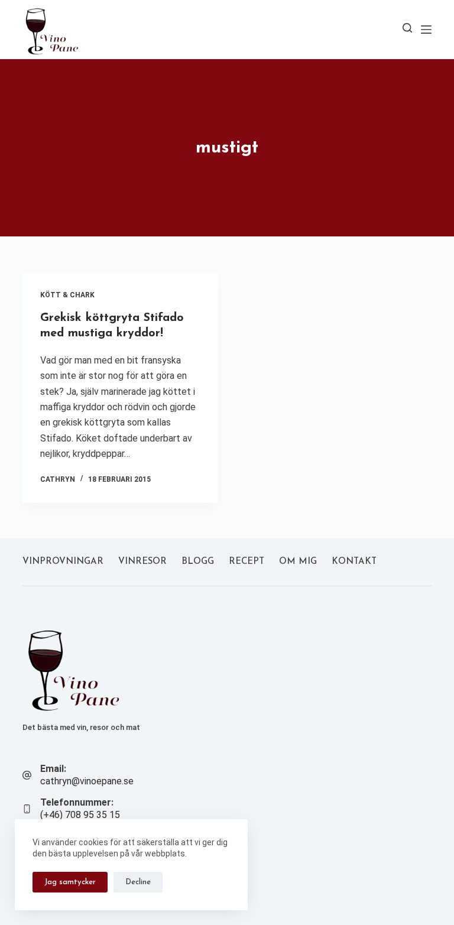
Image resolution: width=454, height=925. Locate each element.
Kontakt (354, 561)
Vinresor (142, 561)
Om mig (298, 561)
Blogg (197, 561)
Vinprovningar (62, 561)
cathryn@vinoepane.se (87, 781)
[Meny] (426, 29)
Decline (138, 882)
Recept (246, 561)
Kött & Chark (67, 295)
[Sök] (407, 28)
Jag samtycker (70, 882)
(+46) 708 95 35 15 (80, 814)
